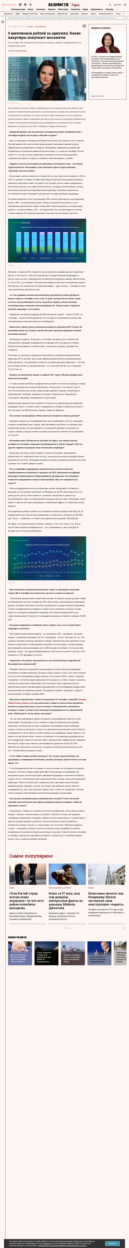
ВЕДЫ (17, 14)
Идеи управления (47, 14)
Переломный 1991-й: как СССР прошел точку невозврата (96, 18)
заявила (25, 703)
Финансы (52, 9)
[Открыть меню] (125, 4)
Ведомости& (62, 14)
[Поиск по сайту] (110, 5)
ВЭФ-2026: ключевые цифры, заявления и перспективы (31, 18)
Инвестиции (63, 9)
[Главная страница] (65, 5)
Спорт (118, 14)
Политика (110, 9)
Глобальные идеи (18, 9)
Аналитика (74, 14)
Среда (30, 27)
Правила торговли (30, 14)
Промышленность (106, 14)
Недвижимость (97, 9)
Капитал (84, 14)
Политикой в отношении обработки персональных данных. (62, 1246)
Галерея (67, 888)
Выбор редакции (64, 18)
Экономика (40, 9)
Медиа (85, 9)
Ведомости (8, 14)
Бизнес (31, 9)
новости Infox (17, 937)
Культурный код (56, 888)
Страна (93, 14)
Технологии (75, 9)
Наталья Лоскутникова (17, 51)
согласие (47, 1243)
